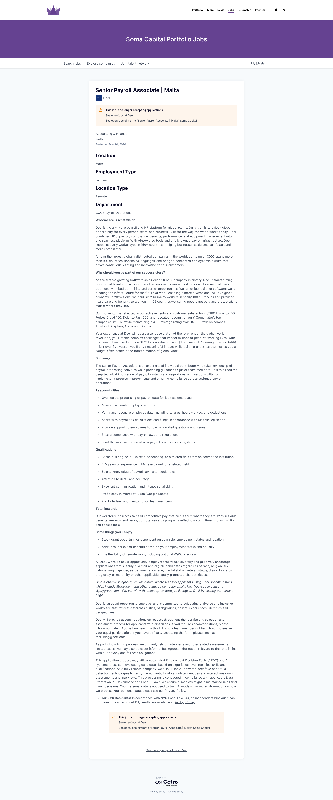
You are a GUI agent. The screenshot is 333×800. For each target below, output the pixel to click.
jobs (72, 63)
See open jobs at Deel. (120, 115)
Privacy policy (157, 791)
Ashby (179, 702)
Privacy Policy (175, 691)
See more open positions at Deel (166, 750)
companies (101, 63)
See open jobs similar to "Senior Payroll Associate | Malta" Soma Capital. (152, 120)
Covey (190, 702)
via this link (156, 628)
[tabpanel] (166, 461)
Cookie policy (175, 791)
